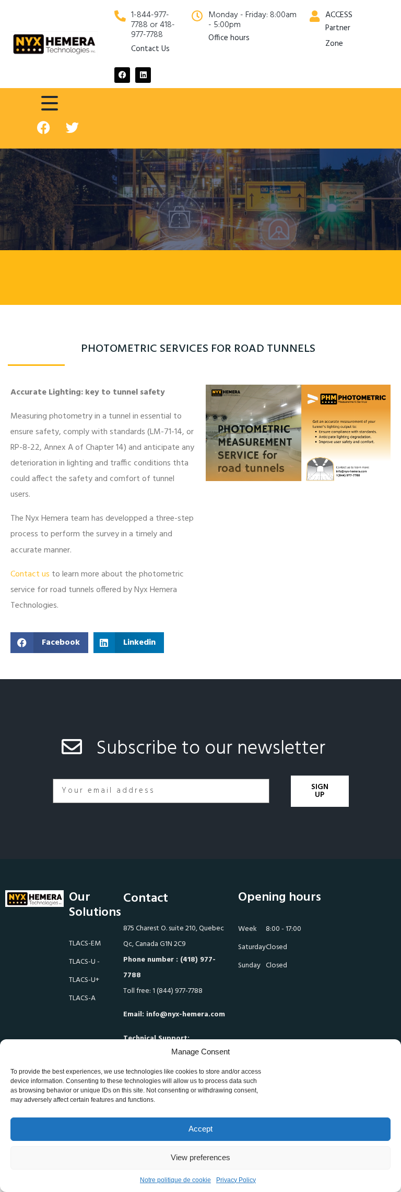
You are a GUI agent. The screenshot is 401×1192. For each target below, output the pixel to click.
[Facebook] (122, 75)
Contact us (30, 574)
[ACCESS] (314, 16)
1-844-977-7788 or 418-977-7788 (153, 25)
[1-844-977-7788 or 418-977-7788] (120, 16)
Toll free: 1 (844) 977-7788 (163, 991)
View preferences (200, 1157)
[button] (49, 642)
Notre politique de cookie (175, 1180)
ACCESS (338, 15)
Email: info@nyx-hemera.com (174, 1015)
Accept (200, 1128)
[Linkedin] (143, 75)
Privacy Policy (236, 1180)
